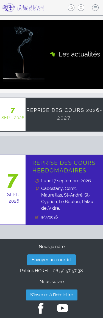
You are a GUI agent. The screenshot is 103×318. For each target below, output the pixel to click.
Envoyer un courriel (51, 259)
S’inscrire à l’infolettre (51, 294)
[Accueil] (71, 7)
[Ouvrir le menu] (95, 7)
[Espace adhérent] (81, 7)
